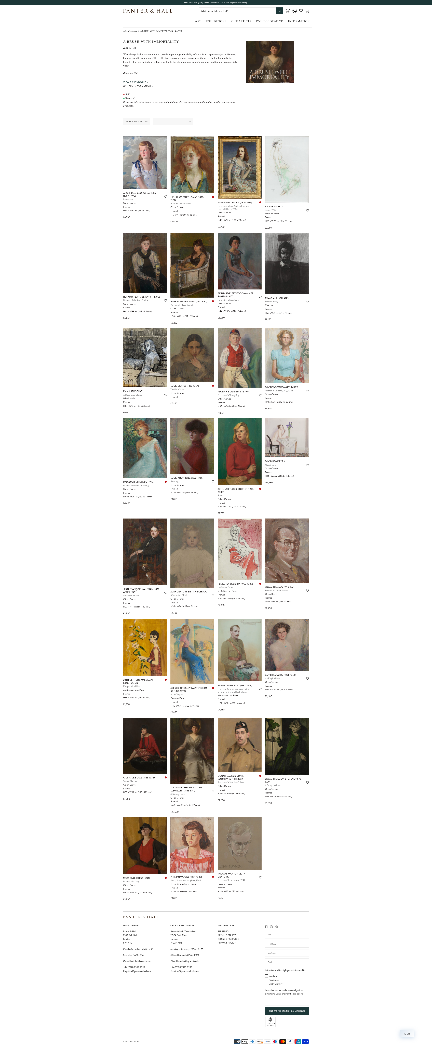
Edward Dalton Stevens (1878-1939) (283, 780)
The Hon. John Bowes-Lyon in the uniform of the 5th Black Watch (233, 690)
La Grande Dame (225, 587)
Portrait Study (271, 301)
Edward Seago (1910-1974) (280, 587)
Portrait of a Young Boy (228, 395)
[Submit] (279, 10)
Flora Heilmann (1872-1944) (234, 391)
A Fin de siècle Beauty (180, 203)
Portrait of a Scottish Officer (231, 782)
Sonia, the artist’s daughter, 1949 (185, 880)
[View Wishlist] (301, 11)
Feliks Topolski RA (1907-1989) (235, 584)
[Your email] (287, 962)
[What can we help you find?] (241, 11)
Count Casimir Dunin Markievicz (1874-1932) (231, 777)
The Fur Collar (177, 389)
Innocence (128, 199)
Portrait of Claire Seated (181, 305)
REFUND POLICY (227, 935)
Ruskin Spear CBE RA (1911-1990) (141, 296)
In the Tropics (176, 694)
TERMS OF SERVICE (228, 939)
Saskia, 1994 (270, 210)
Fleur (220, 495)
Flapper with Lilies (131, 686)
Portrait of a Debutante (228, 300)
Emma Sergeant (132, 391)
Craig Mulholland (277, 298)
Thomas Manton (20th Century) (231, 875)
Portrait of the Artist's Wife (135, 300)
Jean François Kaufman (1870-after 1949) (141, 590)
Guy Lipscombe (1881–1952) (280, 675)
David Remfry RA (275, 461)
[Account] (288, 13)
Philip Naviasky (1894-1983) (186, 877)
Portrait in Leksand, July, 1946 (279, 390)
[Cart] (307, 11)
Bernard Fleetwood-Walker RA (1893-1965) (235, 295)
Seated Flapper (130, 781)
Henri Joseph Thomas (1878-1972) (187, 198)
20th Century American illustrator (138, 681)
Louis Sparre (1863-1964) (184, 386)
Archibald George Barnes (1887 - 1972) (139, 194)
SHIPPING (223, 931)
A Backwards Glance (132, 395)
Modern (273, 976)
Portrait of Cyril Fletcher (276, 590)
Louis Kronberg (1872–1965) (186, 478)
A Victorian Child (178, 595)
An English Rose (272, 678)
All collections (130, 31)
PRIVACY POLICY (227, 942)
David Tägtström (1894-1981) (281, 387)
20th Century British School (188, 591)
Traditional (274, 980)
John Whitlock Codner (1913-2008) (236, 490)
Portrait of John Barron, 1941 (231, 880)
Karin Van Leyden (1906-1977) (235, 202)
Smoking (174, 481)
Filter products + (136, 121)
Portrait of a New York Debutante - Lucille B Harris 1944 (234, 207)
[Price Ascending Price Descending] (173, 121)
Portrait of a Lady (131, 881)
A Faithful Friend (131, 595)
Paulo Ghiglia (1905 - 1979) (138, 482)
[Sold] (213, 197)
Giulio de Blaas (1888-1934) (139, 777)
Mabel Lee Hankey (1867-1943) (235, 685)
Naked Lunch (271, 465)
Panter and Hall (134, 1041)
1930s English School (136, 878)
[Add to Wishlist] (165, 196)
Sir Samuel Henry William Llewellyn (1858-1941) (186, 789)
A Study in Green (273, 785)
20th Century (275, 983)
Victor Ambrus (274, 206)
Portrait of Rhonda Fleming (135, 485)
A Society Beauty (178, 794)
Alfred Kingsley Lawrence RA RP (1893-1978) (188, 689)
